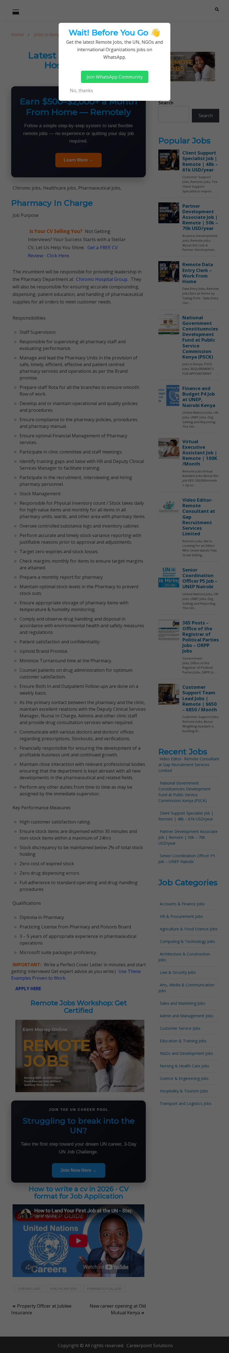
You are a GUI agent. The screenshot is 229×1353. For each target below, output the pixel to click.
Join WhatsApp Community (115, 77)
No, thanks (81, 90)
